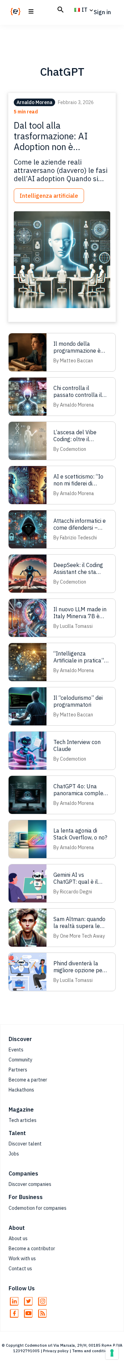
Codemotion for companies (37, 1208)
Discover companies (30, 1184)
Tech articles (23, 1120)
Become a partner (28, 1080)
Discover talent (25, 1144)
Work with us (22, 1258)
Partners (18, 1070)
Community (20, 1060)
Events (16, 1050)
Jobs (14, 1154)
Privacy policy (56, 1350)
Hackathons (21, 1090)
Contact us (20, 1268)
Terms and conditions (91, 1350)
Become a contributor (32, 1248)
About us (18, 1238)
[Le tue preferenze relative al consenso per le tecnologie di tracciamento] (111, 1352)
